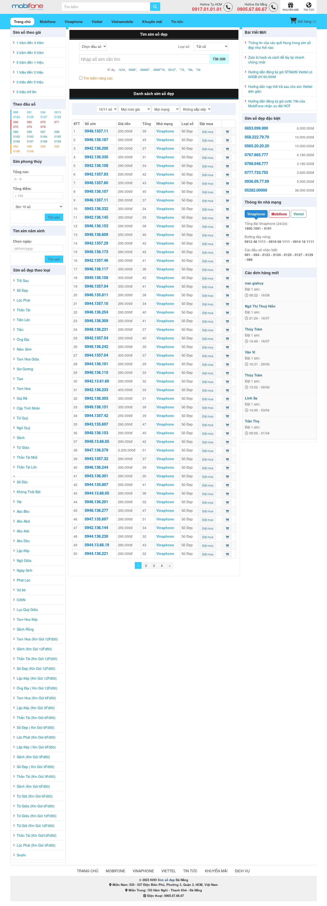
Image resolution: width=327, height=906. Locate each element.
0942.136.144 (96, 527)
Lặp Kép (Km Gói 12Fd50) (37, 678)
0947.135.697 (96, 519)
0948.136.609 (96, 234)
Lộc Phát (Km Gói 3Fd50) (36, 845)
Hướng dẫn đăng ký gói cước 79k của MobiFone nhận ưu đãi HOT (276, 103)
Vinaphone (256, 213)
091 (29, 112)
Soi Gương (25, 368)
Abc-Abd (23, 521)
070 (42, 122)
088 (15, 112)
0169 (57, 141)
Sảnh (21, 437)
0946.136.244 (96, 467)
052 (15, 146)
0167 (30, 141)
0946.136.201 (96, 501)
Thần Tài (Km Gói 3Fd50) (36, 776)
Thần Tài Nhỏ (27, 457)
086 (15, 131)
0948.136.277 (96, 510)
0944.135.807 (96, 484)
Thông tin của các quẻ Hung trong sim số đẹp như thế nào (279, 45)
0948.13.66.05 (97, 441)
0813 (57, 112)
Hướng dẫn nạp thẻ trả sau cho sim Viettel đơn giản (280, 89)
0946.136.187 (96, 139)
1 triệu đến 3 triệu (30, 72)
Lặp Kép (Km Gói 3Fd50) (36, 707)
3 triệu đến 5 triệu (30, 82)
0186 (16, 151)
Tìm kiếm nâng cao (97, 78)
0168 (43, 141)
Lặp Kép (23, 550)
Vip (19, 501)
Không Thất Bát (28, 491)
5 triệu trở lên (27, 91)
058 (42, 146)
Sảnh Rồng (25, 629)
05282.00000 (256, 190)
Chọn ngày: (22, 241)
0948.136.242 (96, 346)
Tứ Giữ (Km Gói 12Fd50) (36, 825)
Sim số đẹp (166, 880)
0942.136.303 (96, 398)
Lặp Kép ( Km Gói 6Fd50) (36, 747)
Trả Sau (23, 280)
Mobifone (279, 213)
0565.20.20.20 (257, 145)
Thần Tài (23, 310)
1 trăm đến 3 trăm (30, 42)
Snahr (21, 855)
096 (29, 131)
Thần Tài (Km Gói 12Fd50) (37, 658)
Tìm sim (219, 59)
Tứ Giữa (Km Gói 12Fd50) (36, 815)
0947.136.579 (96, 450)
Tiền (20, 329)
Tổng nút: (21, 171)
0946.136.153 (96, 225)
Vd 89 (21, 589)
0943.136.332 (96, 208)
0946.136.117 (96, 269)
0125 (30, 116)
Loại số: (184, 46)
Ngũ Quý (23, 427)
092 (56, 146)
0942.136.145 (96, 217)
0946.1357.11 (96, 200)
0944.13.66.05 (97, 493)
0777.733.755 (256, 172)
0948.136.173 (96, 251)
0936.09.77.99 (257, 181)
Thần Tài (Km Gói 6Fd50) (36, 717)
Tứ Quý (22, 418)
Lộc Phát (23, 300)
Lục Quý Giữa (27, 609)
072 (15, 126)
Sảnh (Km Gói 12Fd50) (34, 648)
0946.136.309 (96, 320)
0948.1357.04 (96, 286)
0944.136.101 (96, 363)
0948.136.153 (96, 432)
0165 (57, 136)
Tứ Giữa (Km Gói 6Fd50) (36, 805)
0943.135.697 (96, 424)
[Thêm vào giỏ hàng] (227, 132)
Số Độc (22, 481)
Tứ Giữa (23, 447)
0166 (16, 141)
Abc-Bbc (23, 511)
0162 (16, 136)
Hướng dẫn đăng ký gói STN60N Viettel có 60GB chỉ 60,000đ (280, 74)
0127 (43, 116)
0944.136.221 (96, 553)
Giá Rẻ (22, 398)
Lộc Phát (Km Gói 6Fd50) (36, 737)
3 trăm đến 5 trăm (30, 52)
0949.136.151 (96, 407)
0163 (30, 136)
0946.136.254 (96, 312)
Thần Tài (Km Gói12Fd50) (36, 835)
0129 (57, 116)
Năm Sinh (24, 349)
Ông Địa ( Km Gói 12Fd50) (37, 688)
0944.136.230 (96, 536)
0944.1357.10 (96, 303)
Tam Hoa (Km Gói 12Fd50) (37, 639)
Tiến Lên (23, 319)
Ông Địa (23, 339)
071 (56, 122)
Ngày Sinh (24, 570)
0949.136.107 (96, 191)
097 (42, 131)
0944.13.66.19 (97, 544)
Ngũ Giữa (24, 560)
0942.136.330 (96, 157)
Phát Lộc (23, 580)
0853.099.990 (256, 128)
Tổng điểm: (22, 188)
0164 (43, 136)
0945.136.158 (96, 277)
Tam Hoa (24, 388)
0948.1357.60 (96, 182)
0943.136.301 (96, 476)
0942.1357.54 (96, 338)
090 (15, 122)
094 (42, 112)
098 (56, 131)
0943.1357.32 (96, 458)
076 (29, 126)
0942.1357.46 (96, 260)
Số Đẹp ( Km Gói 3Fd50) (35, 766)
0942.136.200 (96, 148)
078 (42, 126)
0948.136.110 (96, 372)
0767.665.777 (256, 154)
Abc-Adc (23, 531)
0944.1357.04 (96, 355)
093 (29, 122)
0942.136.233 (96, 389)
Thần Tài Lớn (27, 467)
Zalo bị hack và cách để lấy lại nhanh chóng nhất (276, 59)
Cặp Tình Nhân (28, 408)
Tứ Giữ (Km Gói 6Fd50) (35, 796)
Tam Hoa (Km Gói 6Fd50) (36, 697)
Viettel (298, 213)
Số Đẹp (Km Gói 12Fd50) (36, 668)
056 (29, 146)
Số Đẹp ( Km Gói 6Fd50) (35, 727)
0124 (16, 116)
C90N (21, 599)
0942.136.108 (96, 165)
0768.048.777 (256, 163)
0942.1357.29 (96, 243)
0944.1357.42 (96, 415)
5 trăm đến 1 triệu (30, 62)
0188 (30, 151)
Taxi (20, 378)
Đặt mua (207, 132)
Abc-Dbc (23, 540)
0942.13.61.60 (97, 381)
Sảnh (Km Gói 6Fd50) (33, 786)
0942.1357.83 (96, 174)
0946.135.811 (96, 294)
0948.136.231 (96, 329)
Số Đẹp (22, 290)
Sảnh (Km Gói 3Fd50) (33, 756)
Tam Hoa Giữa (28, 359)
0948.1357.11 (96, 131)
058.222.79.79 (257, 137)
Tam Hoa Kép (27, 619)
